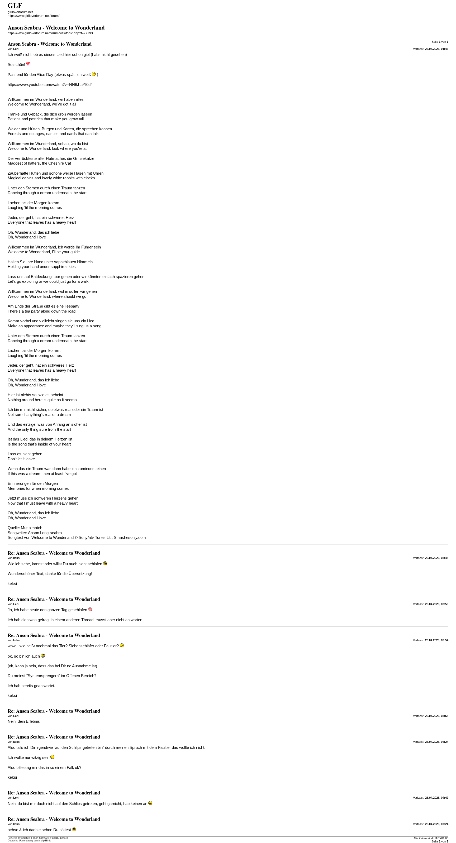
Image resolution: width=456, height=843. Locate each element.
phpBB (24, 838)
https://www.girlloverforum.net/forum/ (33, 16)
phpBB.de (46, 840)
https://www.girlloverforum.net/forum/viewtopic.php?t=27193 (50, 33)
